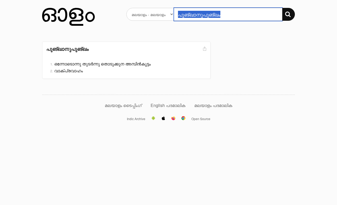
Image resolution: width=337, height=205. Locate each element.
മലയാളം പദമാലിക (213, 105)
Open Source (200, 119)
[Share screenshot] (204, 49)
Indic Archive (136, 119)
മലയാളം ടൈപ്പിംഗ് (123, 105)
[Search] (288, 14)
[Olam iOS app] (163, 118)
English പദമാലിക (168, 105)
